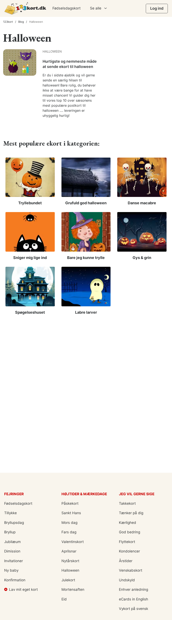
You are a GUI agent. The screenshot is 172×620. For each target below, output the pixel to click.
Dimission (12, 551)
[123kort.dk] (25, 8)
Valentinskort (72, 542)
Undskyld (127, 580)
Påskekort (69, 503)
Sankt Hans (71, 513)
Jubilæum (12, 542)
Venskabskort (130, 570)
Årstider (125, 561)
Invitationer (13, 561)
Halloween (70, 570)
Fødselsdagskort (66, 8)
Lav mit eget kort (23, 589)
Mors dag (69, 522)
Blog (21, 21)
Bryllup (10, 532)
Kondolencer (129, 551)
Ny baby (11, 570)
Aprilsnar (68, 551)
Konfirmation (14, 580)
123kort (8, 21)
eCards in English (133, 599)
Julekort (68, 580)
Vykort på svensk (133, 609)
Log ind (156, 8)
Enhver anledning (133, 589)
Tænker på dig (131, 513)
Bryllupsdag (14, 522)
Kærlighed (127, 522)
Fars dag (68, 532)
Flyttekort (127, 542)
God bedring (129, 532)
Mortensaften (72, 589)
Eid (64, 599)
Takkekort (127, 503)
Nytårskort (70, 561)
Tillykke (10, 513)
